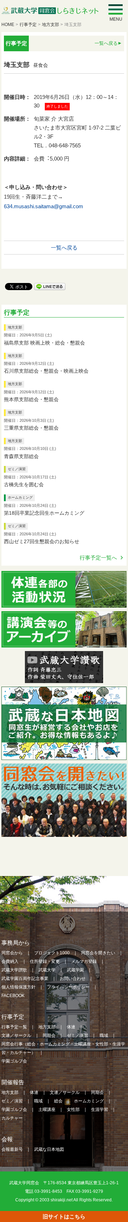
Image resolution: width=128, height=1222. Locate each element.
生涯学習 (99, 1109)
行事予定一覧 (14, 1026)
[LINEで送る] (49, 286)
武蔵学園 (75, 969)
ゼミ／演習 (17, 469)
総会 (58, 1100)
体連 (71, 1026)
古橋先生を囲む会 (24, 484)
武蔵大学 (46, 969)
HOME (7, 24)
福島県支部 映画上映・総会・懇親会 (44, 343)
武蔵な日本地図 (49, 1149)
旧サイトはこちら (64, 1216)
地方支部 (50, 24)
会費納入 (9, 961)
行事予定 (28, 24)
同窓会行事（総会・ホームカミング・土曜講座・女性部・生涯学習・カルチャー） (63, 1048)
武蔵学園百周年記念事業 (24, 978)
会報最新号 (12, 1149)
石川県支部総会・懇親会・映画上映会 (46, 371)
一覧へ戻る (106, 43)
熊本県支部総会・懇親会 (31, 399)
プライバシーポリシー (68, 987)
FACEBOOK (13, 995)
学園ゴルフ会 (14, 1061)
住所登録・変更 (45, 961)
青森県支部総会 (21, 456)
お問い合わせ (72, 978)
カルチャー (12, 1118)
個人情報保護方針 (18, 987)
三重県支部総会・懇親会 (31, 428)
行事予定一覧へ (98, 558)
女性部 (73, 1109)
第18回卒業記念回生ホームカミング (44, 513)
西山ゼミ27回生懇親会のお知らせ (41, 541)
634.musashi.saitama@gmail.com (43, 206)
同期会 (49, 1035)
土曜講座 (46, 1109)
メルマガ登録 (84, 961)
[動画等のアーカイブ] (64, 643)
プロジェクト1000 (52, 952)
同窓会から (12, 952)
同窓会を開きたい (98, 952)
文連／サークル (16, 1035)
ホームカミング (20, 497)
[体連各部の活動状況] (64, 603)
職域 (104, 1035)
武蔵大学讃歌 (14, 969)
